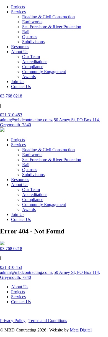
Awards (29, 76)
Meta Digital (81, 330)
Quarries (29, 36)
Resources (20, 46)
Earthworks (32, 21)
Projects (18, 6)
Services (18, 11)
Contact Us (21, 86)
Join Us (17, 81)
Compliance (32, 66)
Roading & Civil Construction (48, 16)
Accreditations (34, 61)
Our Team (31, 56)
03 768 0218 (11, 96)
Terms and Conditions (48, 320)
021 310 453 (11, 114)
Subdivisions (33, 41)
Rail (25, 31)
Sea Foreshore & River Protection (51, 26)
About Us (19, 51)
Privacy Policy (12, 320)
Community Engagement (44, 71)
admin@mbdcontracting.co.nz (26, 119)
